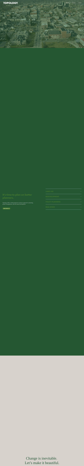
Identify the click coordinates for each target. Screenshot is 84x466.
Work (80, 2)
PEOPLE (73, 2)
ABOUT (67, 2)
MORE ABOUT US (6, 208)
